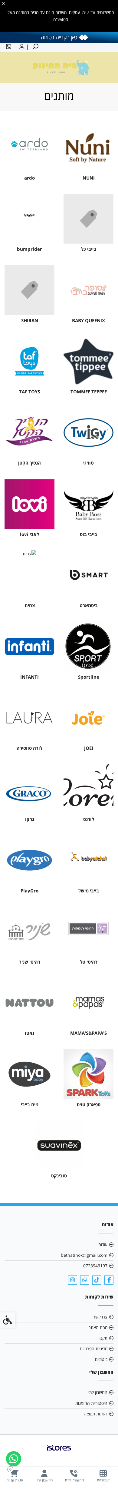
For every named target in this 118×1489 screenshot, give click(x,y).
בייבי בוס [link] (88, 534)
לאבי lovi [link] (29, 534)
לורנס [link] (88, 819)
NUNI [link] (89, 178)
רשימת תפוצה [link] (95, 1414)
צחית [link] (30, 605)
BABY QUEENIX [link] (88, 320)
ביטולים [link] (101, 1359)
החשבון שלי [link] (97, 1392)
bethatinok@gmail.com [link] (84, 1255)
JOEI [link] (88, 748)
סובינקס (59, 1176)
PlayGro (29, 891)
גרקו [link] (29, 819)
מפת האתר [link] (98, 1327)
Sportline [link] (88, 677)
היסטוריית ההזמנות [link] (91, 1403)
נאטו (29, 1033)
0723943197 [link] (95, 1266)
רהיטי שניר (29, 962)
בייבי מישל (88, 891)
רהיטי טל (88, 962)
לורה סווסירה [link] (29, 748)
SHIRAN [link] (29, 320)
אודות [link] (102, 1244)
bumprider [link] (29, 249)
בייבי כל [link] (88, 249)
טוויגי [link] (88, 463)
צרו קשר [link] (100, 1317)
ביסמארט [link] (89, 605)
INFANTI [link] (29, 677)
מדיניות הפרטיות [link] (93, 1349)
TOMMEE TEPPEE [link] (88, 392)
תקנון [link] (103, 1338)
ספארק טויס (88, 1104)
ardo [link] (29, 178)
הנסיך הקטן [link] (29, 463)
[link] (103, 1475)
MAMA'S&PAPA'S (88, 1033)
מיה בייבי (29, 1104)
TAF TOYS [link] (29, 392)
